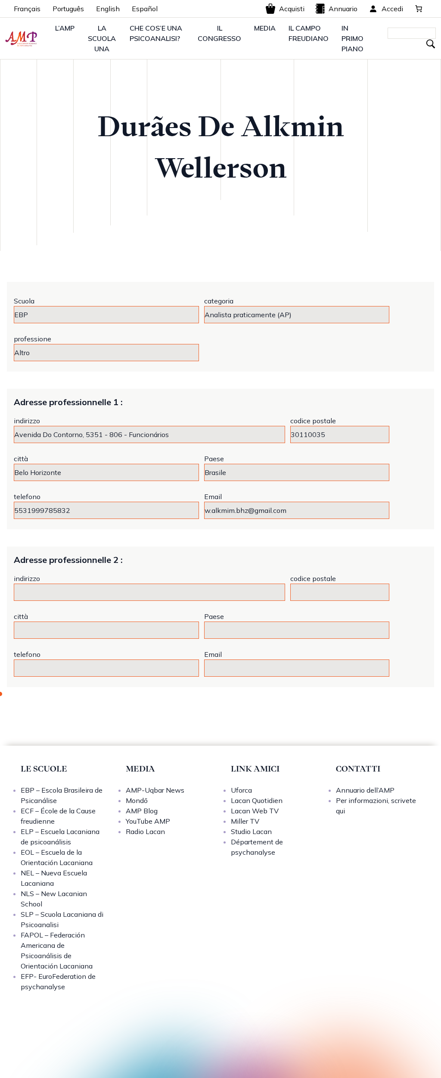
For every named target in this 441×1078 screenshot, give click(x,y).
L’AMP (65, 28)
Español (145, 8)
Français (27, 8)
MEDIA (265, 28)
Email (213, 496)
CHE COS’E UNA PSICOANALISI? (156, 33)
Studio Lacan (251, 831)
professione (32, 338)
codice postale (313, 420)
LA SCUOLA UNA (102, 38)
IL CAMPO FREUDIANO (309, 33)
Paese (214, 458)
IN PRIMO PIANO (352, 38)
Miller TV (245, 821)
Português (68, 8)
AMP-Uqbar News (155, 790)
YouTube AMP (148, 821)
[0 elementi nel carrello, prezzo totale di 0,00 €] (418, 8)
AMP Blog (142, 810)
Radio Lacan (145, 831)
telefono (27, 496)
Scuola (24, 301)
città (21, 458)
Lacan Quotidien (257, 800)
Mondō (137, 800)
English (108, 8)
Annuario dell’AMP (365, 790)
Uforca (241, 790)
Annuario (343, 8)
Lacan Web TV (255, 810)
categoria (218, 301)
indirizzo (27, 420)
